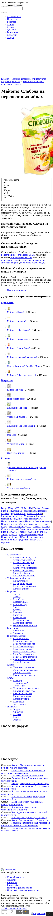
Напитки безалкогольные (38, 521)
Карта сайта (13, 885)
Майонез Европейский (18, 348)
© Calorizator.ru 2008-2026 (14, 908)
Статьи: (6, 458)
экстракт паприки (10, 262)
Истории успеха (21, 699)
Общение (11, 706)
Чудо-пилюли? (20, 683)
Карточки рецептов (23, 623)
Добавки (11, 29)
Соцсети (11, 880)
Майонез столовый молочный (22, 357)
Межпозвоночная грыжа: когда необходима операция (22, 803)
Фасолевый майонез (17, 417)
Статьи (10, 24)
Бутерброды (19, 599)
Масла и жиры (34, 513)
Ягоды (15, 537)
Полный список (21, 588)
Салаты (36, 526)
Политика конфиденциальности (23, 890)
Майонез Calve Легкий (18, 330)
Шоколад (5, 537)
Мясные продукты (33, 518)
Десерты (17, 609)
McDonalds (26, 508)
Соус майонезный (16, 453)
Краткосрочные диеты (24, 675)
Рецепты (11, 22)
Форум (11, 6)
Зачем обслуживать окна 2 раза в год (29, 820)
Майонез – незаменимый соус (22, 479)
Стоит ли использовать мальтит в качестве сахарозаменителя (23, 771)
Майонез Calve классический (21, 375)
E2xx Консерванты (22, 641)
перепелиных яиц (10, 260)
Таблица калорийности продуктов (28, 79)
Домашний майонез (17, 408)
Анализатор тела (21, 565)
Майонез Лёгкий (15, 312)
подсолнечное (8, 255)
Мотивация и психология (26, 688)
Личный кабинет (21, 573)
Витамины (12, 32)
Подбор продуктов (22, 583)
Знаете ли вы (19, 704)
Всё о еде (17, 680)
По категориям (20, 581)
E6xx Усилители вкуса (24, 651)
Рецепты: (7, 380)
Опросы (17, 719)
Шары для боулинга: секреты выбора (30, 783)
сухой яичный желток (21, 257)
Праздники (18, 701)
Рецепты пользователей (25, 625)
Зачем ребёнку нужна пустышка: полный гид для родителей (22, 766)
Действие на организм (24, 659)
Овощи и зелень (9, 524)
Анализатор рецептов (24, 560)
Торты (4, 534)
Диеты (10, 27)
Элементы (18, 633)
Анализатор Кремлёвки (25, 568)
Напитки (17, 615)
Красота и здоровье (22, 693)
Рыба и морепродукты (20, 526)
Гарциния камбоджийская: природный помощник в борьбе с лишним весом (25, 824)
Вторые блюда (20, 604)
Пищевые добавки (16, 636)
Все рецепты (19, 617)
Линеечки (12, 35)
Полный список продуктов (14, 539)
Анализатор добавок (23, 570)
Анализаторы (14, 16)
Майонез (11, 435)
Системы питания (22, 672)
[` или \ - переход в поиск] (2, 6)
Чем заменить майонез (18, 488)
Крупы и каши (18, 513)
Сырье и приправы (10, 81)
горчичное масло (28, 262)
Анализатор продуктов (24, 557)
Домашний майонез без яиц (21, 426)
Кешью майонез (15, 389)
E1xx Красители (21, 638)
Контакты (12, 882)
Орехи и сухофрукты (29, 524)
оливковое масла (26, 255)
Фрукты (13, 534)
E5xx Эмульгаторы (22, 649)
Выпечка (17, 612)
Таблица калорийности (18, 578)
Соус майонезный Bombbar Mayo (23, 366)
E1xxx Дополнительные (25, 657)
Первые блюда (20, 602)
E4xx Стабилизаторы (23, 646)
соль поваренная (36, 260)
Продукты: (8, 302)
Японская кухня (35, 537)
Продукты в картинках (24, 586)
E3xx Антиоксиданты (24, 643)
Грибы (36, 508)
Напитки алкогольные (12, 521)
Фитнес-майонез (15, 444)
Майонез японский (16, 321)
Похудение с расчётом (24, 691)
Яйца (22, 537)
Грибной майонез (16, 399)
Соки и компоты (9, 529)
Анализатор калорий (23, 562)
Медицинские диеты (23, 667)
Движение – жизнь (22, 696)
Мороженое (30, 516)
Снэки (45, 526)
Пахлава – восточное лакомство (27, 775)
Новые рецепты (21, 620)
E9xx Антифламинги (23, 654)
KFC (17, 508)
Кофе (19, 6)
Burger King (7, 508)
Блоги (16, 717)
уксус (41, 262)
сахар (23, 260)
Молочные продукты (11, 516)
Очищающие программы (25, 670)
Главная (5, 79)
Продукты (12, 19)
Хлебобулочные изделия (31, 534)
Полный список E (22, 662)
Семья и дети (19, 685)
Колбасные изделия (21, 511)
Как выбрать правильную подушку (29, 817)
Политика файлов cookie (19, 887)
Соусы (16, 607)
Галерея (17, 714)
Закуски (17, 594)
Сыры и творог (18, 532)
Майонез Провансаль (17, 339)
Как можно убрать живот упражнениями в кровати (19, 808)
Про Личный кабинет (24, 575)
